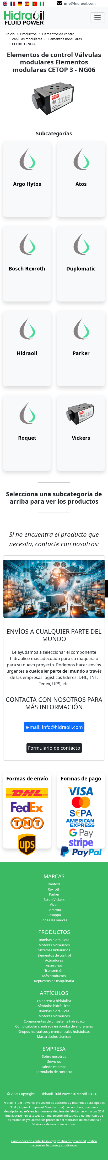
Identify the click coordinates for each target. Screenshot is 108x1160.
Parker (81, 353)
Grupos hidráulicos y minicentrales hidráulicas (54, 1031)
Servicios (54, 1061)
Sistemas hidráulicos (54, 950)
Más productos (54, 975)
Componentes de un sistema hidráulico (54, 1021)
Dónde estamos (54, 1066)
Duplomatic (81, 268)
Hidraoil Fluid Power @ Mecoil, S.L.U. (68, 1093)
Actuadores (54, 960)
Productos (28, 34)
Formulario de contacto (54, 748)
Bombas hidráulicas (54, 939)
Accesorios (54, 965)
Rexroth (54, 889)
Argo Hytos (27, 183)
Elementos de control (58, 34)
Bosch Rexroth (27, 268)
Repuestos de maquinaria (54, 980)
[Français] (12, 3)
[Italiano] (42, 3)
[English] (5, 3)
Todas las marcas (54, 920)
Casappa (54, 914)
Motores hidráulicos (54, 945)
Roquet (27, 437)
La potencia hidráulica (54, 1000)
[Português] (35, 3)
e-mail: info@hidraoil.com (54, 727)
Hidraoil (27, 353)
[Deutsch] (20, 3)
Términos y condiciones (62, 1145)
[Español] (27, 3)
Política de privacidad (71, 1141)
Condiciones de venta (26, 1141)
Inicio (10, 34)
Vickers (81, 437)
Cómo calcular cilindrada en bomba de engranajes (54, 1026)
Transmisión (54, 970)
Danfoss (54, 884)
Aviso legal (48, 1141)
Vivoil (54, 904)
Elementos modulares (65, 39)
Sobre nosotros (54, 1056)
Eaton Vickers (54, 899)
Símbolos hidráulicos (54, 1005)
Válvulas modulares (27, 39)
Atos (81, 183)
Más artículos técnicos (54, 1036)
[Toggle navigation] (97, 17)
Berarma (54, 909)
